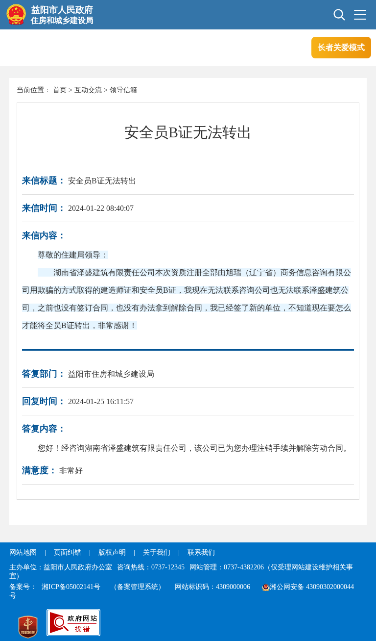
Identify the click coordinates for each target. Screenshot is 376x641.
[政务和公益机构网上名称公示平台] (28, 628)
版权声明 (112, 552)
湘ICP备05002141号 (71, 586)
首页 (60, 90)
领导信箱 (123, 90)
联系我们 (201, 552)
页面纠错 (68, 552)
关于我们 (156, 552)
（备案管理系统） (137, 586)
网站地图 (23, 552)
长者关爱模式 (341, 47)
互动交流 (88, 90)
